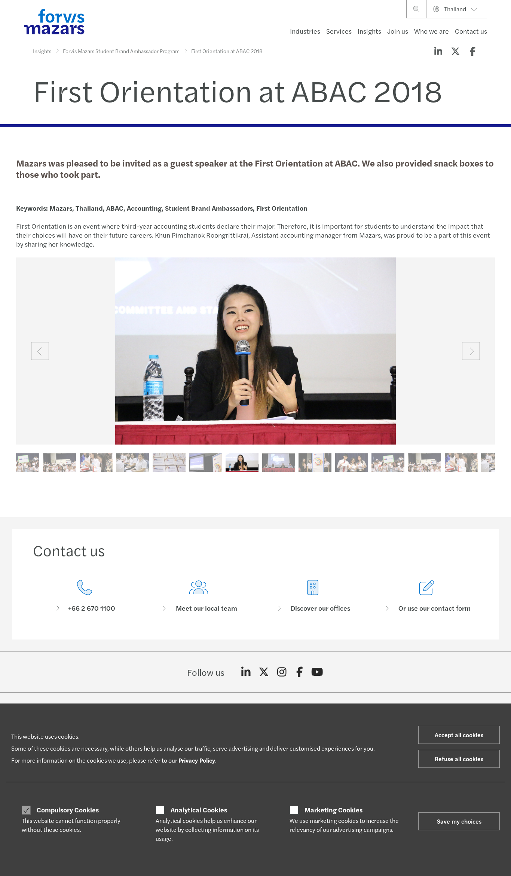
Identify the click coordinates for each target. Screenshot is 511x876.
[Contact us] (84, 596)
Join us (397, 31)
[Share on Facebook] (472, 51)
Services (339, 31)
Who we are (431, 31)
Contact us (471, 31)
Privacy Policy (196, 760)
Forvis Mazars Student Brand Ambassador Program (121, 51)
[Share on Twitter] (455, 51)
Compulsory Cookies (68, 809)
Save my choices (459, 821)
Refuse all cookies (459, 758)
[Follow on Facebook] (299, 672)
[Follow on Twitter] (263, 672)
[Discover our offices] (313, 596)
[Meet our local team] (198, 596)
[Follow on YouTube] (317, 672)
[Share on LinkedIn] (438, 51)
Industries (305, 31)
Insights (369, 31)
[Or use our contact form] (427, 596)
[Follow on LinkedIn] (246, 672)
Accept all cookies (459, 734)
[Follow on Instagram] (281, 672)
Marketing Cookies (333, 809)
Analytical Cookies (199, 809)
